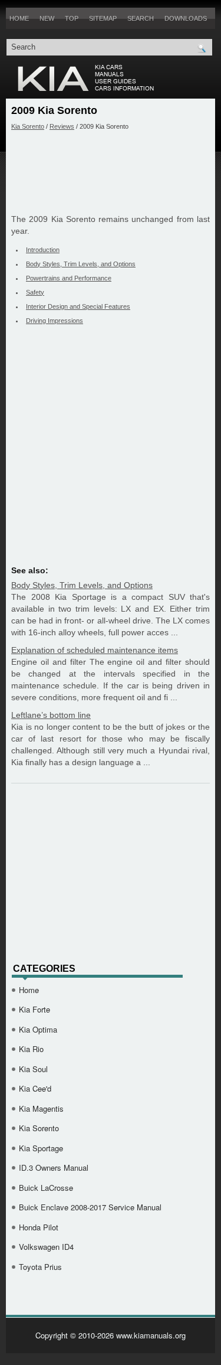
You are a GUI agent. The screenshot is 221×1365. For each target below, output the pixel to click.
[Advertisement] (110, 171)
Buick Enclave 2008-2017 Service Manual (90, 1207)
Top (71, 18)
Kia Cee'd (35, 1088)
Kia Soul (33, 1069)
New (46, 18)
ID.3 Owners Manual (53, 1167)
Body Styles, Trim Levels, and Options (81, 263)
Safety (35, 292)
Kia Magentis (41, 1108)
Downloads (185, 18)
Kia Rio (31, 1048)
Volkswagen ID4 (46, 1246)
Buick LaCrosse (46, 1187)
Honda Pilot (38, 1227)
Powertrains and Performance (68, 278)
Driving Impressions (54, 320)
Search (140, 18)
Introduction (43, 249)
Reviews (62, 126)
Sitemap (103, 18)
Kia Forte (34, 1009)
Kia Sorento (27, 126)
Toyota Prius (40, 1266)
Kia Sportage (41, 1148)
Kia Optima (38, 1029)
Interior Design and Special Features (78, 306)
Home (19, 18)
